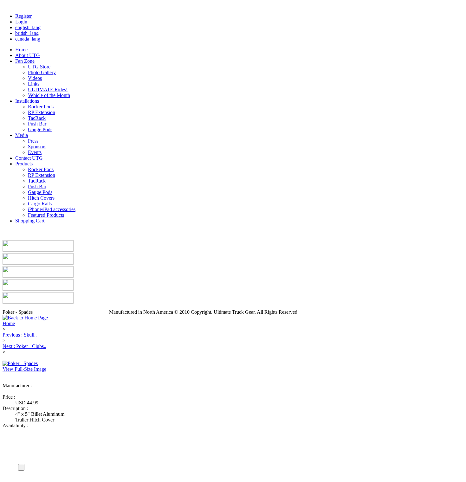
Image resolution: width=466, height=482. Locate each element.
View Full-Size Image (24, 369)
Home (9, 323)
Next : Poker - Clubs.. (24, 346)
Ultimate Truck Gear (35, 391)
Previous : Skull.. (20, 334)
